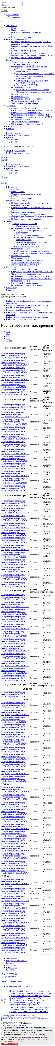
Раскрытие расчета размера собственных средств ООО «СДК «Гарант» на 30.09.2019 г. (15, 913)
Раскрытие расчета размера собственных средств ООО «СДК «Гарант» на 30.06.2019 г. (15, 935)
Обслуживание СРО (20, 96)
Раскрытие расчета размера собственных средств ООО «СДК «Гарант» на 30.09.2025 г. (15, 429)
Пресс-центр (11, 126)
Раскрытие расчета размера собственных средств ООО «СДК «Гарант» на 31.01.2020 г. (15, 870)
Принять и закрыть (9, 1044)
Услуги (9, 60)
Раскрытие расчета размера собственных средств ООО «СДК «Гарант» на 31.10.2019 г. (15, 905)
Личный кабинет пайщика (17, 135)
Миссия (14, 28)
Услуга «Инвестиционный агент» (26, 101)
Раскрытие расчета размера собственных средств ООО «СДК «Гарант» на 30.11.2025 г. (15, 414)
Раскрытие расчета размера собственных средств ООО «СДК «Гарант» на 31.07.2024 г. (15, 540)
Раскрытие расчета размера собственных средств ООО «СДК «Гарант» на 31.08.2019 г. (15, 920)
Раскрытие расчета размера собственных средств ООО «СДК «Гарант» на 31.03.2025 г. (15, 473)
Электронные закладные (27, 64)
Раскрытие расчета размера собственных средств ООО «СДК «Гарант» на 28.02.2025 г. (15, 480)
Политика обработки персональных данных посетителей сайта (20, 1017)
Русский (9, 137)
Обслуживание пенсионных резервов (32, 90)
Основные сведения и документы (26, 32)
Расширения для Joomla (47, 954)
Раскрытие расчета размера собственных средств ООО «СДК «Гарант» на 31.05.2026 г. (15, 362)
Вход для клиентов (14, 133)
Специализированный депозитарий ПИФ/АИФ (32, 110)
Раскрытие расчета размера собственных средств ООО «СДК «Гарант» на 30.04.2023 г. (15, 656)
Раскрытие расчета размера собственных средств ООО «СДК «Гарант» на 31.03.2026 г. (15, 377)
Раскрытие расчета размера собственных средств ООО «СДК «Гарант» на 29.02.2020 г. (15, 863)
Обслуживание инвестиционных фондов (29, 67)
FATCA (14, 35)
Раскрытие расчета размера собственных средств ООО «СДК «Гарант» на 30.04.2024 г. (15, 562)
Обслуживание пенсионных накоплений (34, 92)
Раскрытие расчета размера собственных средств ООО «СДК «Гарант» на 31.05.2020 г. (15, 841)
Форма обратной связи (11, 981)
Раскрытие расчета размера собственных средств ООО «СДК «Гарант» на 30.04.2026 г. (15, 370)
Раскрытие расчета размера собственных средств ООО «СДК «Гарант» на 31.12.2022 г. (15, 694)
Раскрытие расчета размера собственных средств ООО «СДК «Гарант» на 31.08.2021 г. (15, 727)
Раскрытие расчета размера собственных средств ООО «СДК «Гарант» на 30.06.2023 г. (15, 641)
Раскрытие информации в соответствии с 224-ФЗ (27, 305)
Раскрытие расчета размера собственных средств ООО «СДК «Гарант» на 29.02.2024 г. (15, 576)
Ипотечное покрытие (20, 94)
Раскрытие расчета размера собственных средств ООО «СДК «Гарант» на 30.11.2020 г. (15, 796)
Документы (11, 106)
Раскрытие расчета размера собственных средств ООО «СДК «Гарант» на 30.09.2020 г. (15, 811)
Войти (4, 10)
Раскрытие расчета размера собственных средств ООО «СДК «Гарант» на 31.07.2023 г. (15, 633)
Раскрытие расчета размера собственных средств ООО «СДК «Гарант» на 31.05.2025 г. (15, 458)
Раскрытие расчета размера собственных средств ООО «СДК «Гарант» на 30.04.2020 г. (15, 848)
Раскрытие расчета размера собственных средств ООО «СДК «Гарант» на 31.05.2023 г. (15, 648)
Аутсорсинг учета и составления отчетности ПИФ (30, 77)
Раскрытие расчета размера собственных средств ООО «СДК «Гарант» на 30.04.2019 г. (15, 950)
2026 (8, 332)
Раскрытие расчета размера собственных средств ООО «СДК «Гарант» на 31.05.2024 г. (15, 554)
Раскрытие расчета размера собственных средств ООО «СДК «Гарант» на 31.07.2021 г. (15, 734)
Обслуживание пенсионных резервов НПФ (30, 115)
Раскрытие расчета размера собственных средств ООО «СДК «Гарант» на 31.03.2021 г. (15, 764)
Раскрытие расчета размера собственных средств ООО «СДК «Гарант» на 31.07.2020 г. (15, 826)
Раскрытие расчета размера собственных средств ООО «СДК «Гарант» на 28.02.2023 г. (15, 670)
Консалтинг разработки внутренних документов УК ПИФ (32, 81)
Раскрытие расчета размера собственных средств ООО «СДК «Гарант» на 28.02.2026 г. (15, 384)
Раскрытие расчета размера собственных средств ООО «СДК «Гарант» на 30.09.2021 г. (15, 719)
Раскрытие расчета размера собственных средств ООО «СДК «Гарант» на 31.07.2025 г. (15, 444)
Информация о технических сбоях (26, 58)
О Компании (11, 26)
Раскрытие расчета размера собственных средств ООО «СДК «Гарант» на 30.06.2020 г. (15, 833)
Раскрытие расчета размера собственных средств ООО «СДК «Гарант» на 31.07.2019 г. (15, 927)
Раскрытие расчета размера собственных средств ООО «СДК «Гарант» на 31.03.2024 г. (15, 569)
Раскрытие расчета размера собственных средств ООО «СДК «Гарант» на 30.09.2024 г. (15, 525)
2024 (8, 336)
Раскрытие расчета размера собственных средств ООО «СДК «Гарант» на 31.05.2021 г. (15, 749)
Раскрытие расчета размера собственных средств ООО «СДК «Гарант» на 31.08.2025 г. (15, 436)
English (14, 142)
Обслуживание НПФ (20, 87)
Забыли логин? (12, 15)
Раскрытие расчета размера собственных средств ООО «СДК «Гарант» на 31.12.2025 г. (15, 407)
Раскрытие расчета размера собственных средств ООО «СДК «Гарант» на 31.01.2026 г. (15, 392)
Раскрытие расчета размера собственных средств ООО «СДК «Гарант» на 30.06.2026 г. (15, 355)
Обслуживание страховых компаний (27, 99)
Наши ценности (18, 30)
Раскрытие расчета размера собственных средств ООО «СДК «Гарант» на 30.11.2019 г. (15, 898)
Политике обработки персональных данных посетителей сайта (24, 1040)
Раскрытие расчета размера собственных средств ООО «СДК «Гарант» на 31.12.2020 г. (15, 789)
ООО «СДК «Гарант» (15, 151)
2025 (8, 334)
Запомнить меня (8, 8)
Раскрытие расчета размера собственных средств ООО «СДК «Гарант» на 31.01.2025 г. (15, 488)
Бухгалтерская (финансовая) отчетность (28, 53)
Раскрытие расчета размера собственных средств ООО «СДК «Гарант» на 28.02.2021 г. (15, 771)
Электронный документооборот (25, 103)
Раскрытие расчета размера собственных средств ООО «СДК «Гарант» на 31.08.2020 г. (15, 819)
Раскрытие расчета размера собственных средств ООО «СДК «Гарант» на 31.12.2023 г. (15, 597)
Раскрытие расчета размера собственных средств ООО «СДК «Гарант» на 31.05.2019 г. (15, 942)
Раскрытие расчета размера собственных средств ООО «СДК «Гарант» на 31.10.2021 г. (15, 712)
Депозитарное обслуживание (24, 62)
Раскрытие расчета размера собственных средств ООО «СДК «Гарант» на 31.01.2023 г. (15, 678)
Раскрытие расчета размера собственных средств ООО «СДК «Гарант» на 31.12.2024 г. (15, 503)
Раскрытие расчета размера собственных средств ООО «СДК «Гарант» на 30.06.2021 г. (15, 741)
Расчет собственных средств (23, 51)
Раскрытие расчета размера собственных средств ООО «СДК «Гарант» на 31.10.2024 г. (15, 517)
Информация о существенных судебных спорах (32, 55)
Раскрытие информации (16, 39)
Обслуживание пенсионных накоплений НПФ (31, 117)
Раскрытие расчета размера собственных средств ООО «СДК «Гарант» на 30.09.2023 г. (15, 619)
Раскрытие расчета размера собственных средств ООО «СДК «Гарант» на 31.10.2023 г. (15, 611)
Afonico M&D (22, 1025)
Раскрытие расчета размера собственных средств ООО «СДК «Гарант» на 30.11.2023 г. (15, 604)
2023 (8, 338)
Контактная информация (22, 37)
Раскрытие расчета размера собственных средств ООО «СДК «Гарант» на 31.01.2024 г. (15, 584)
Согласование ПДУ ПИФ (27, 85)
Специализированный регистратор (26, 112)
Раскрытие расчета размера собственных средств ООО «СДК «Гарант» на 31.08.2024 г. (15, 532)
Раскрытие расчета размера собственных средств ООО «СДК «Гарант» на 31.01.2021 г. (15, 778)
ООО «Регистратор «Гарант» (19, 153)
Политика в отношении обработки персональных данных (18, 1015)
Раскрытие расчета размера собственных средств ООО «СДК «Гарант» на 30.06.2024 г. (15, 547)
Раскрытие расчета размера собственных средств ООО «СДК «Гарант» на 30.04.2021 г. (15, 756)
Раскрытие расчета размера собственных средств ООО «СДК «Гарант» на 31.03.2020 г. (15, 855)
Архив (9, 341)
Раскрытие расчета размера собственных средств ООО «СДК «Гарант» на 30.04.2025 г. (15, 466)
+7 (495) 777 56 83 (9, 146)
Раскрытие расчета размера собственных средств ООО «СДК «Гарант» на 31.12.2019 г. (15, 881)
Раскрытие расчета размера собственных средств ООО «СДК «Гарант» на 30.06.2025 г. (15, 451)
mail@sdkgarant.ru (25, 146)
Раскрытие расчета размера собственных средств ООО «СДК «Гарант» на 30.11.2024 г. (15, 510)
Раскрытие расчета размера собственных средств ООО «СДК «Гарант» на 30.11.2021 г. (15, 705)
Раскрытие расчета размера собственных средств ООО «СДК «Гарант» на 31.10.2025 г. (15, 421)
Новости (10, 128)
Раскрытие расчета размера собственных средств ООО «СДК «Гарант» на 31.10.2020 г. (15, 804)
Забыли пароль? (13, 17)
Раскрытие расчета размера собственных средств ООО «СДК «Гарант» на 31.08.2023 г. (15, 626)
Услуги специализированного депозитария (35, 74)
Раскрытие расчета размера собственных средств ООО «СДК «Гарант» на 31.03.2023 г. (15, 663)
